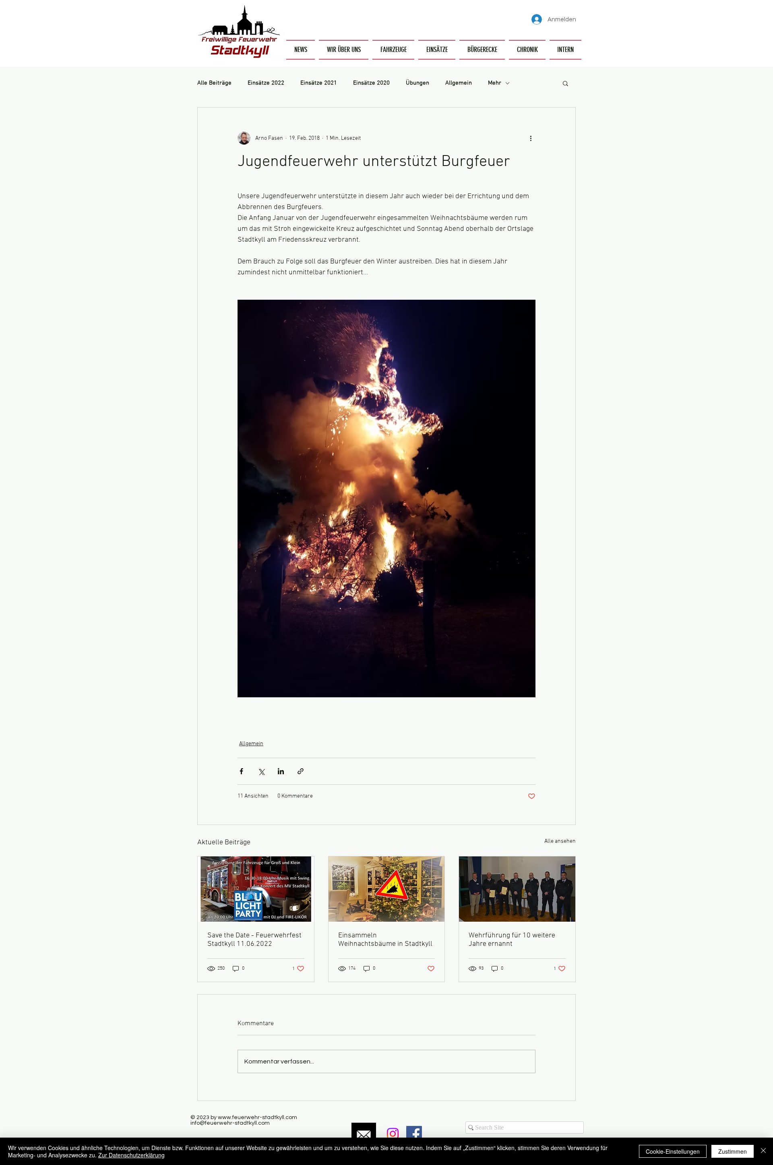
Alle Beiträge (214, 83)
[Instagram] (393, 1134)
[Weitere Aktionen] (530, 138)
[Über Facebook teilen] (241, 771)
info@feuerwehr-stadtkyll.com (230, 1123)
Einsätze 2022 (266, 83)
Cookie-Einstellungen (673, 1151)
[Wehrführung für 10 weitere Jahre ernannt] (517, 889)
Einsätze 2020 (371, 83)
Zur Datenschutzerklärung (131, 1155)
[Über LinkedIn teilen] (281, 771)
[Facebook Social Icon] (414, 1134)
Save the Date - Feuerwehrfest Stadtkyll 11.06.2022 (254, 939)
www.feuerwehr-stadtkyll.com (257, 1117)
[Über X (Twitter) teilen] (261, 771)
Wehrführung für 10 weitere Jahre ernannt (512, 939)
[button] (343, 50)
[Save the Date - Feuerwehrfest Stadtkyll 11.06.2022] (256, 889)
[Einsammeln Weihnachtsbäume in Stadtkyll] (387, 889)
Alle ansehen (560, 841)
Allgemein (458, 83)
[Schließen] (763, 1151)
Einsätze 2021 (318, 83)
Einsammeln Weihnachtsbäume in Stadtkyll (385, 939)
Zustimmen (732, 1151)
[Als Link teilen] (300, 771)
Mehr (494, 83)
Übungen (417, 83)
